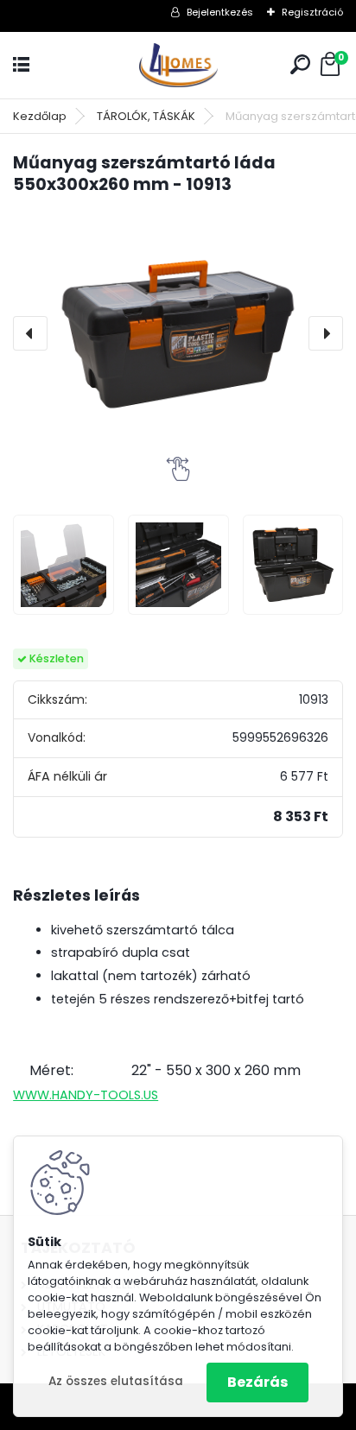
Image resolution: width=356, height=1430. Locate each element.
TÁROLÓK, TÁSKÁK (146, 116)
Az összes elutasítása (115, 1381)
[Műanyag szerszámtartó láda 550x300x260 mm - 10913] (178, 333)
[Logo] (178, 65)
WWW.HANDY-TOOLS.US (85, 1095)
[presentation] (30, 333)
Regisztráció (312, 12)
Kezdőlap (40, 116)
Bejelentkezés (220, 12)
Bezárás (257, 1382)
